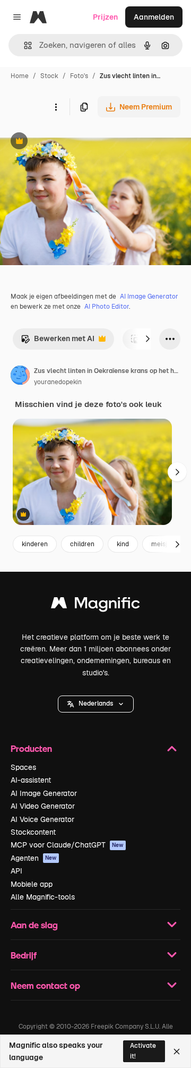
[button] (96, 704)
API (16, 871)
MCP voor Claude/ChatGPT (67, 845)
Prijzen (105, 17)
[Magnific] (95, 605)
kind (123, 544)
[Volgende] (147, 339)
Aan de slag (34, 924)
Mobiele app (32, 884)
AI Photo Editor (106, 306)
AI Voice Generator (42, 819)
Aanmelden (154, 17)
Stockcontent (33, 832)
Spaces (23, 767)
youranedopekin (58, 382)
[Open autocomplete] (23, 45)
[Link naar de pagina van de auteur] (20, 377)
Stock (49, 76)
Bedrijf (24, 955)
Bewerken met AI (57, 341)
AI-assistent (31, 780)
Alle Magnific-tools (43, 897)
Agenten (34, 858)
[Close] (176, 1051)
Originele (69, 142)
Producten (31, 748)
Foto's (79, 76)
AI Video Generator (43, 806)
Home (20, 76)
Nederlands (96, 703)
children (82, 544)
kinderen (35, 544)
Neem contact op (45, 985)
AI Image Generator (149, 296)
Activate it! (143, 1050)
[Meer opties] (55, 106)
